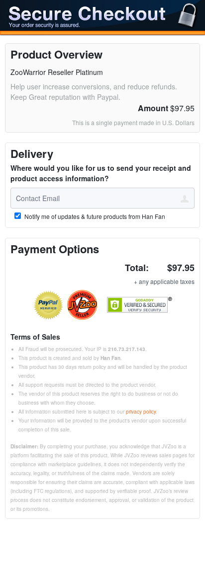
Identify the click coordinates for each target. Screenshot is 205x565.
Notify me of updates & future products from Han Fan (94, 216)
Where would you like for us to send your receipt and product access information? (100, 173)
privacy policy (141, 411)
